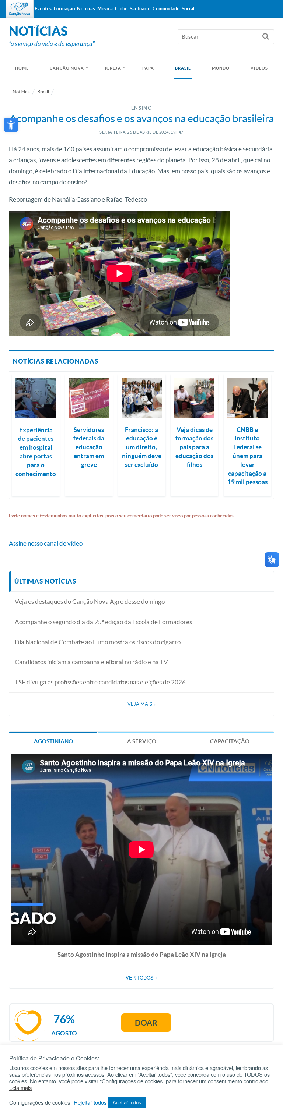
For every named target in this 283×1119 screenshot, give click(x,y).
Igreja (113, 68)
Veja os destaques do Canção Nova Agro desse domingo (90, 601)
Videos (259, 68)
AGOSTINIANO (53, 741)
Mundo (221, 68)
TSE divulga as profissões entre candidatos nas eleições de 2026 (100, 682)
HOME (22, 68)
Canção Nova (67, 68)
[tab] (53, 741)
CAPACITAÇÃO (229, 741)
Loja (57, 26)
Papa (148, 68)
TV (25, 26)
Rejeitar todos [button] (90, 1102)
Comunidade (166, 8)
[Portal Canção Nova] (20, 9)
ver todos (142, 977)
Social (188, 8)
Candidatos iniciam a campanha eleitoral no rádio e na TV (91, 661)
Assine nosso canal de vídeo (46, 543)
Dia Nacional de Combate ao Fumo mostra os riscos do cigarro (98, 641)
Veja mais (141, 704)
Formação (64, 8)
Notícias (21, 92)
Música (105, 8)
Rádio (40, 26)
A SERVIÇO (141, 741)
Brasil (183, 68)
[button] (11, 125)
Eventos (43, 8)
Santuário (140, 8)
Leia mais (20, 1087)
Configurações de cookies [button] (39, 1102)
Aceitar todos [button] (127, 1102)
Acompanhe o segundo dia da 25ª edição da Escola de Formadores (103, 621)
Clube (121, 8)
